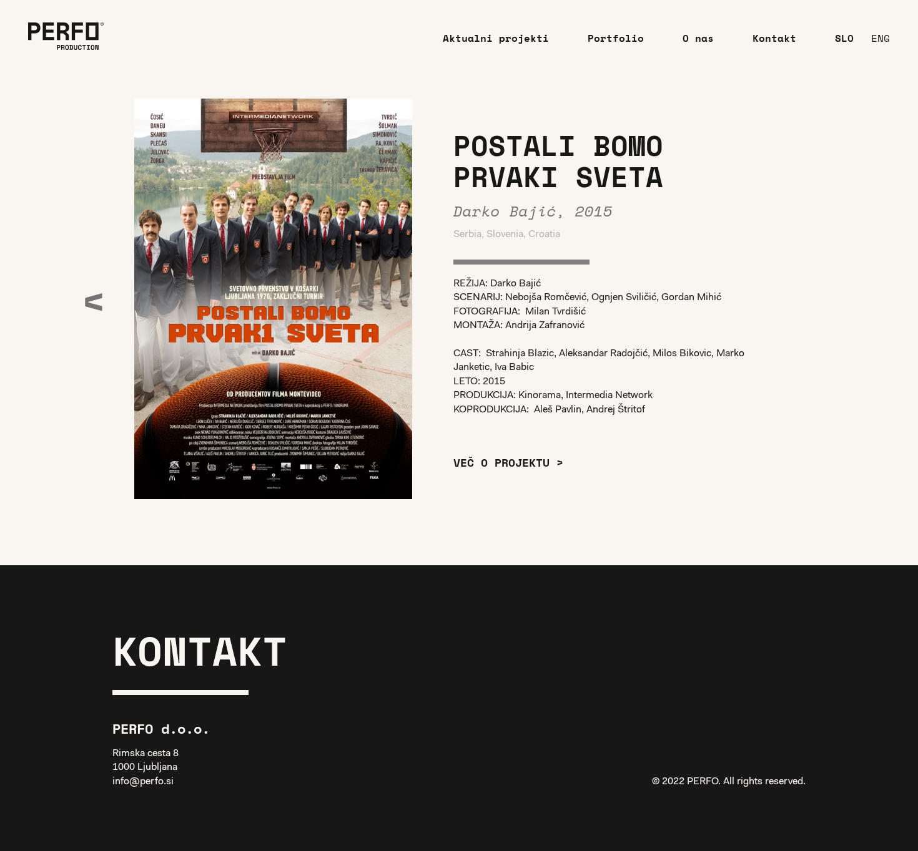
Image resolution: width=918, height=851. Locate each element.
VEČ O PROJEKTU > (508, 462)
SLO (844, 38)
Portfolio (616, 38)
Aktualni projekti (496, 38)
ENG (880, 38)
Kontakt (774, 38)
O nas (698, 38)
